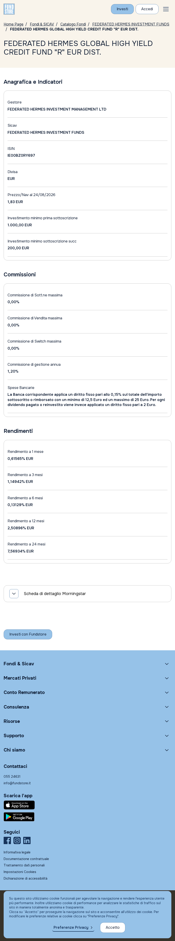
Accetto (113, 927)
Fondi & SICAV (42, 24)
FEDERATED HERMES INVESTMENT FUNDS (130, 24)
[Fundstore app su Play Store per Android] (87, 816)
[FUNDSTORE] (9, 9)
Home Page (13, 24)
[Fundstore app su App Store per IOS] (87, 805)
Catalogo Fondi (73, 24)
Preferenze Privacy (71, 927)
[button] (165, 9)
